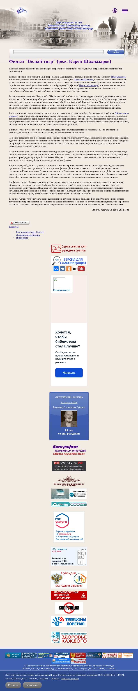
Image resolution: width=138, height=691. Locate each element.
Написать (69, 372)
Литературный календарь (69, 396)
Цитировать (22, 237)
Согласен (13, 685)
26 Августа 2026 (69, 402)
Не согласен (32, 685)
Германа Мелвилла (83, 79)
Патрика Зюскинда (88, 85)
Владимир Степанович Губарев (69, 407)
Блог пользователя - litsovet (30, 232)
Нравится (14, 226)
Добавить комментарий (28, 235)
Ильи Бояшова (118, 76)
